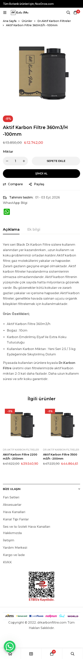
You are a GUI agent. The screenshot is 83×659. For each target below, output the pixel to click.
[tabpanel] (41, 314)
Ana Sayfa (9, 21)
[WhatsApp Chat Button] (9, 646)
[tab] (11, 229)
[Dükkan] (31, 653)
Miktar (8, 151)
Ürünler (27, 21)
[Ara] (68, 12)
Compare (15, 184)
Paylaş (39, 184)
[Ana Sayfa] (10, 653)
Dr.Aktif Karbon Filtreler (54, 21)
